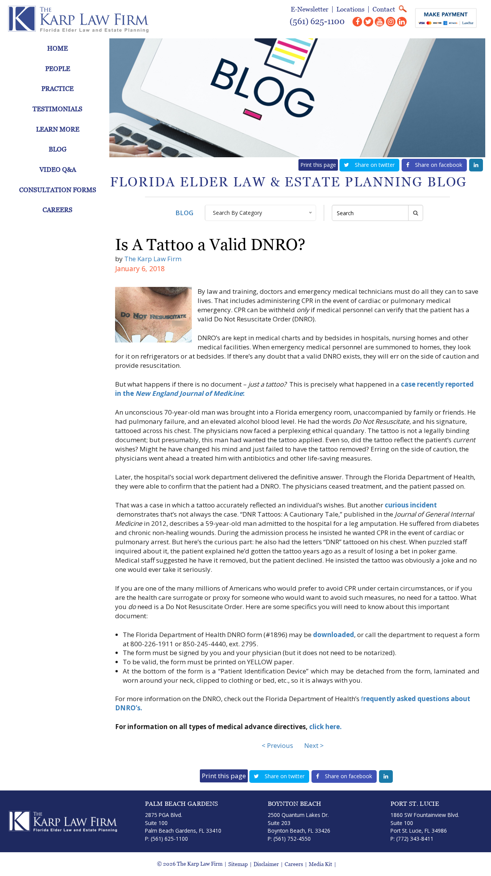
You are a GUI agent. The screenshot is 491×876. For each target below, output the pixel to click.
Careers (57, 210)
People (57, 68)
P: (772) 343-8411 (411, 838)
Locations (350, 9)
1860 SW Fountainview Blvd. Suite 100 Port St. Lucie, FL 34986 (424, 822)
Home (57, 48)
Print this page (318, 164)
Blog (57, 149)
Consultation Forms (57, 190)
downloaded (333, 634)
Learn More (57, 129)
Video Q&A (58, 169)
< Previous (277, 745)
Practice (57, 88)
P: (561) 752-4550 (289, 838)
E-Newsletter (309, 9)
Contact (383, 9)
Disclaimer (266, 864)
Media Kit (320, 864)
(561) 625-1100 (317, 21)
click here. (325, 726)
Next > (314, 745)
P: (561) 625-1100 (166, 838)
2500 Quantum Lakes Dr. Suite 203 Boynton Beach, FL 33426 (299, 822)
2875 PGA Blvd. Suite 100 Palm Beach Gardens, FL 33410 (183, 822)
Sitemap (238, 864)
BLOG (184, 212)
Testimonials (57, 109)
